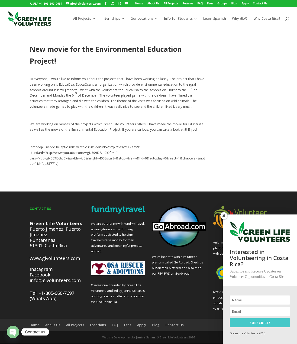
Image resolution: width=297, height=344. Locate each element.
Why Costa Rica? (267, 19)
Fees (210, 3)
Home (139, 3)
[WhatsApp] (119, 3)
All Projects (171, 3)
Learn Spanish (214, 19)
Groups (222, 3)
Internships (111, 19)
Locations (98, 325)
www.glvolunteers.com (55, 258)
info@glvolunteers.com (56, 280)
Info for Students (178, 19)
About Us (153, 3)
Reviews (188, 3)
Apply (245, 3)
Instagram (41, 269)
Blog (234, 3)
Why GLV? (240, 19)
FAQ (200, 3)
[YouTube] (126, 3)
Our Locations (142, 19)
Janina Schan (145, 337)
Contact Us (260, 3)
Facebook (40, 275)
